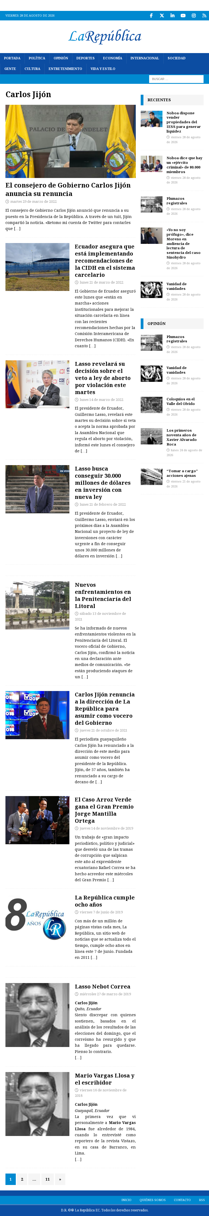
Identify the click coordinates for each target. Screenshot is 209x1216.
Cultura (32, 69)
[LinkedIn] (172, 15)
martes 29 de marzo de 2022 (33, 201)
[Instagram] (193, 15)
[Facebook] (151, 15)
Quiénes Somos (153, 1200)
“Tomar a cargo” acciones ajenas (182, 473)
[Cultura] (37, 918)
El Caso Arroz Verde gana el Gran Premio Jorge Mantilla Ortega (104, 810)
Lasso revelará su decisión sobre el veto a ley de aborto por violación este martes (103, 378)
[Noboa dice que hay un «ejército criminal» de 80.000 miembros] (151, 164)
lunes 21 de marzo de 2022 (101, 282)
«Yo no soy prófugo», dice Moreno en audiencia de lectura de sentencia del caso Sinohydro (184, 243)
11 (47, 1179)
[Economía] (37, 489)
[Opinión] (37, 1015)
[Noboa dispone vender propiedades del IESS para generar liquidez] (151, 119)
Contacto (182, 1200)
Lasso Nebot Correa (102, 986)
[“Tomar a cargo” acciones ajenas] (151, 477)
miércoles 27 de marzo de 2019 (105, 994)
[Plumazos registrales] (151, 204)
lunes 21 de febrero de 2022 (103, 504)
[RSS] (204, 15)
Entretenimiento (65, 69)
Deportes (85, 58)
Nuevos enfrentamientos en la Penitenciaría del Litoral (103, 595)
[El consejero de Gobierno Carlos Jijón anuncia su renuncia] (70, 141)
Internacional (145, 58)
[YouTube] (183, 15)
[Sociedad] (37, 605)
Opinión (61, 58)
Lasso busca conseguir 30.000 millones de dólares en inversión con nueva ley (103, 482)
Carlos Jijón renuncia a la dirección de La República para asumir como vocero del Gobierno (105, 708)
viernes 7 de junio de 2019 (101, 912)
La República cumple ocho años (105, 901)
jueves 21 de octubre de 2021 (103, 730)
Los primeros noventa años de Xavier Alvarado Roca (182, 437)
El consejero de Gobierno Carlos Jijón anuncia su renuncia (68, 189)
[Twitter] (162, 15)
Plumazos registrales (177, 200)
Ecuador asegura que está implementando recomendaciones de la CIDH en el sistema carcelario (105, 260)
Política (37, 58)
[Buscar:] (176, 79)
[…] (17, 228)
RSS (202, 1200)
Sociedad (177, 58)
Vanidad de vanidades (177, 286)
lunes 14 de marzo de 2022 (101, 400)
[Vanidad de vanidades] (151, 290)
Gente (10, 69)
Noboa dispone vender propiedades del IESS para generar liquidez (184, 122)
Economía (112, 58)
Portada (12, 58)
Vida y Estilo (103, 69)
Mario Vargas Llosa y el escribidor (104, 1079)
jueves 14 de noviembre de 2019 (106, 828)
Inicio (126, 1200)
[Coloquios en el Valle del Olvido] (151, 405)
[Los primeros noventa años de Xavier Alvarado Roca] (151, 436)
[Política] (37, 267)
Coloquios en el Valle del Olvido (181, 401)
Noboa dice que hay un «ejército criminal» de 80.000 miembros (184, 164)
